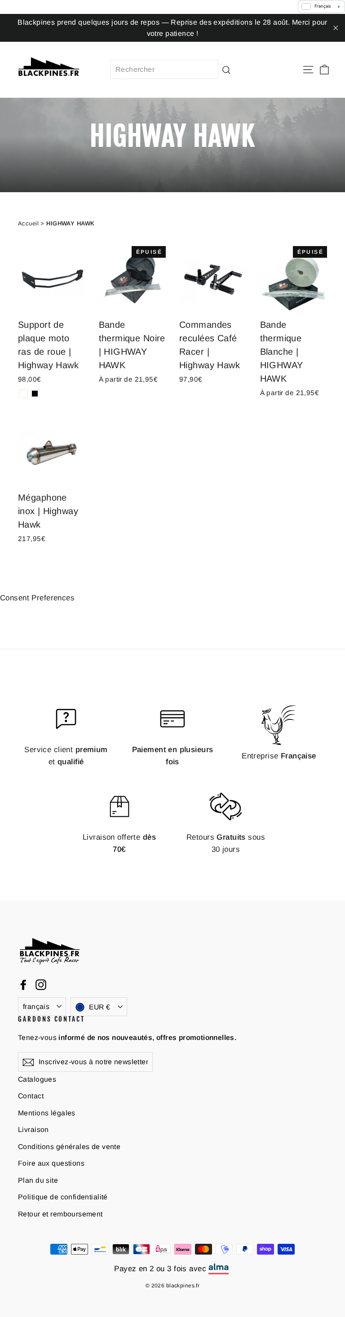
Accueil (28, 223)
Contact (31, 1096)
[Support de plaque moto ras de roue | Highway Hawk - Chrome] (23, 393)
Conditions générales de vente (69, 1146)
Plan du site (38, 1180)
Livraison (33, 1129)
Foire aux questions (51, 1163)
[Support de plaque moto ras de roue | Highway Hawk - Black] (35, 393)
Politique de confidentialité (63, 1197)
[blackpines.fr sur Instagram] (40, 984)
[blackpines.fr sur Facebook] (23, 984)
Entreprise (279, 756)
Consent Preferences (37, 598)
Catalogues (37, 1079)
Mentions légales (46, 1113)
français (36, 1006)
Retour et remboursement (60, 1214)
